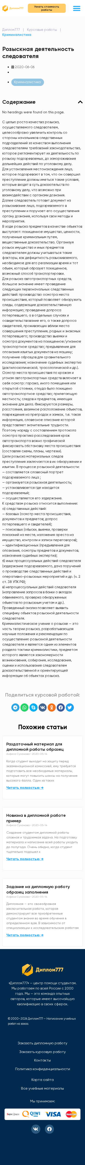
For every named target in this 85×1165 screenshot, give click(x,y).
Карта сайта (43, 1079)
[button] (77, 8)
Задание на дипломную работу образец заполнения (38, 889)
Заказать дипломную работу (42, 1043)
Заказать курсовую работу (42, 1052)
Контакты (42, 1060)
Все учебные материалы (42, 1088)
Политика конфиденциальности (42, 1069)
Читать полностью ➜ (25, 787)
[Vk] (35, 1129)
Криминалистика (16, 35)
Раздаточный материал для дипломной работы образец (35, 747)
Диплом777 (11, 30)
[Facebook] (49, 1129)
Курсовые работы (42, 30)
